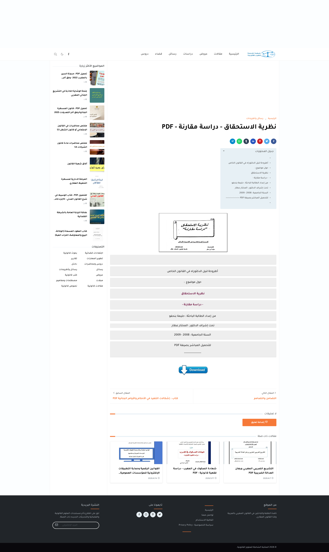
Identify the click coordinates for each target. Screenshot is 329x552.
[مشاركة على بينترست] (260, 141)
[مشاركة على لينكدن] (253, 141)
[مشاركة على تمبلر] (246, 141)
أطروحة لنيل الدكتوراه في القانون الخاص (248, 163)
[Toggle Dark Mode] (62, 54)
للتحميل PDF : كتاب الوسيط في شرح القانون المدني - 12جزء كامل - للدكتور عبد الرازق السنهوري (70, 199)
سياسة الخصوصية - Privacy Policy (196, 525)
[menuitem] (234, 54)
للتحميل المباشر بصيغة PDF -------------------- (247, 198)
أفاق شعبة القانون (77, 164)
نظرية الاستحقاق (259, 173)
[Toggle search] (55, 54)
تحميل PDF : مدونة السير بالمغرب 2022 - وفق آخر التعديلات (74, 78)
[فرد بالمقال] (267, 141)
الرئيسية (209, 510)
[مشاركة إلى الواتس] (239, 141)
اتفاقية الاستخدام (204, 520)
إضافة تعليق (257, 422)
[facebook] (68, 54)
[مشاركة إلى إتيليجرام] (232, 141)
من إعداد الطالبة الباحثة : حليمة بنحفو (250, 183)
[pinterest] (153, 514)
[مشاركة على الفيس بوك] (273, 141)
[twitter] (159, 514)
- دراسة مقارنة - (260, 178)
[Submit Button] (56, 525)
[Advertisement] (226, 24)
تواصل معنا (207, 515)
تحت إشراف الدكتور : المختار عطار (251, 188)
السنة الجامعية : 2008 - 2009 (253, 193)
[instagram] (146, 514)
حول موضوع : (261, 168)
